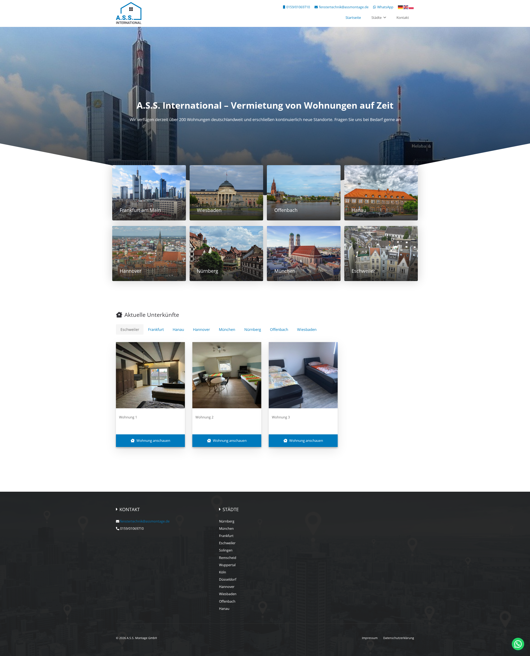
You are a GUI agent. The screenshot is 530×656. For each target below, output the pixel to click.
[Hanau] (381, 192)
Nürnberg (226, 521)
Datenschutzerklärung (398, 638)
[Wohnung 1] (150, 375)
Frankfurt (226, 535)
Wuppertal (227, 565)
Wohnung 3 (281, 417)
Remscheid (227, 557)
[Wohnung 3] (303, 375)
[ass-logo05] (128, 13)
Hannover (227, 586)
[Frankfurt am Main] (149, 192)
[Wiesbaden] (226, 192)
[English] (406, 6)
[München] (304, 253)
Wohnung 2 (204, 417)
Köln (222, 572)
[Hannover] (149, 253)
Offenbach (227, 601)
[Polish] (411, 6)
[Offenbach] (304, 192)
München (226, 528)
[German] (400, 6)
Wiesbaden (227, 594)
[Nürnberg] (226, 253)
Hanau (224, 608)
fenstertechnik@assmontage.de (145, 521)
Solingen (225, 550)
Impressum (370, 638)
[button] (384, 17)
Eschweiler (227, 543)
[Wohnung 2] (226, 375)
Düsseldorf (227, 579)
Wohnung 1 (128, 417)
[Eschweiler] (381, 253)
